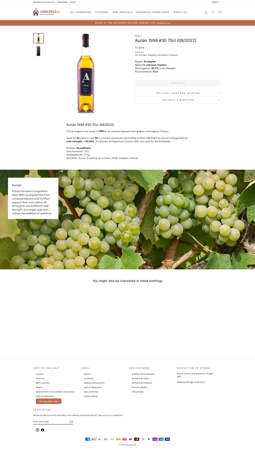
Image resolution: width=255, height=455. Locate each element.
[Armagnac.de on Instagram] (37, 430)
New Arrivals (122, 12)
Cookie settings (91, 396)
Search (39, 387)
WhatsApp (62, 2)
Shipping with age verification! (191, 382)
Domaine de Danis (140, 378)
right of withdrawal (45, 396)
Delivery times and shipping (178, 93)
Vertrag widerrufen (48, 401)
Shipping (152, 55)
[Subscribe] (71, 421)
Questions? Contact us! (44, 2)
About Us (180, 12)
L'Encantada (138, 391)
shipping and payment (94, 383)
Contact (40, 374)
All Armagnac (80, 12)
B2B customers (43, 383)
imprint (87, 374)
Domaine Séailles (139, 387)
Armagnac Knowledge (153, 12)
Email (72, 2)
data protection (91, 391)
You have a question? (178, 100)
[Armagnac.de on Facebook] (42, 430)
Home (138, 35)
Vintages (102, 12)
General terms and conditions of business (55, 391)
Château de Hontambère (143, 374)
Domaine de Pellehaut (142, 383)
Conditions (89, 378)
